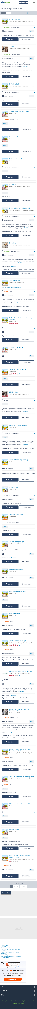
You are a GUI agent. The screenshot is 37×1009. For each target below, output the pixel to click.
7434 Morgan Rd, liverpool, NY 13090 (12, 287)
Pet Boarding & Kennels (23, 21)
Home (2, 6)
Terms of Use (16, 1003)
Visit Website (27, 39)
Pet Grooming (12, 21)
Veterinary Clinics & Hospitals (24, 642)
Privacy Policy (6, 1001)
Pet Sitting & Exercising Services (25, 86)
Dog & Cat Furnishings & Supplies (26, 778)
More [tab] (3, 995)
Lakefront (13, 557)
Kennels (32, 21)
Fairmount (14, 266)
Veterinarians (27, 673)
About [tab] (3, 987)
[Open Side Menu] (34, 2)
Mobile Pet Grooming (22, 210)
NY (5, 6)
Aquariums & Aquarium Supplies (10, 952)
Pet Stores (27, 48)
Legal (22, 1003)
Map (8, 13)
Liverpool (13, 695)
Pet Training (4, 954)
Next (23, 886)
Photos (31, 31)
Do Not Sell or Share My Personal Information (23, 1001)
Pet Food (3, 950)
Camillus (10, 6)
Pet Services (15, 6)
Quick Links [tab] (5, 991)
